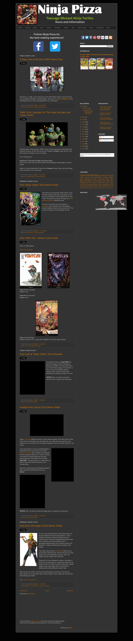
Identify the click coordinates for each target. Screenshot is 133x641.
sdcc (111, 179)
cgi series (37, 176)
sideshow (99, 182)
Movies (66, 27)
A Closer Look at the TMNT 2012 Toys (105, 113)
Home (20, 27)
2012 (83, 136)
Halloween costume (25, 453)
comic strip (96, 187)
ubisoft (82, 186)
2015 (83, 129)
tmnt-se (100, 186)
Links (41, 27)
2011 (83, 139)
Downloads (100, 27)
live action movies (29, 107)
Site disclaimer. (36, 621)
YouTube (95, 181)
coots (104, 186)
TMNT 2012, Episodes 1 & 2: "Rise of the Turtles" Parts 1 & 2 (106, 108)
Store (108, 27)
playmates (41, 107)
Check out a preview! (26, 250)
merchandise (88, 181)
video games (102, 181)
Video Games (82, 27)
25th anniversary (88, 184)
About (35, 27)
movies (36, 107)
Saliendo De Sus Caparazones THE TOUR (88, 112)
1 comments (42, 344)
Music (91, 27)
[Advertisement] (96, 86)
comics (26, 345)
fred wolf (86, 186)
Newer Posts (23, 590)
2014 (83, 131)
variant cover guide (36, 345)
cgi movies (106, 182)
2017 (83, 124)
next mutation (94, 186)
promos (87, 187)
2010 (83, 141)
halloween (27, 585)
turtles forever (98, 184)
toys (45, 107)
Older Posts (70, 590)
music (111, 182)
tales (107, 179)
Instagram (45, 206)
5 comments (43, 584)
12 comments (43, 230)
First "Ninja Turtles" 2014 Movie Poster (39, 185)
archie (111, 184)
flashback (82, 182)
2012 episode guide (29, 176)
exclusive (82, 187)
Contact (27, 27)
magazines (109, 187)
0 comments (42, 174)
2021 (83, 106)
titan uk (111, 186)
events (94, 179)
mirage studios (108, 177)
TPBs (108, 181)
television (42, 176)
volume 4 (91, 187)
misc (81, 179)
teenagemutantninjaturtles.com (30, 579)
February (86, 108)
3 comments (42, 515)
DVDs (111, 181)
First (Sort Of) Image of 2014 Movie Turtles (41, 525)
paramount (41, 232)
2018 (83, 122)
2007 (83, 148)
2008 (83, 146)
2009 (83, 144)
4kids (81, 181)
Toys (73, 27)
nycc (107, 186)
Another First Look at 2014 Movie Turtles (40, 407)
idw (29, 345)
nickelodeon (98, 177)
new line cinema (91, 182)
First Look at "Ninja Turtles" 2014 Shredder (41, 354)
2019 (83, 119)
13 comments (42, 105)
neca (81, 184)
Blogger (70, 627)
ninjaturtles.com (103, 187)
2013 (83, 134)
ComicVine (27, 439)
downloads (106, 184)
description (58, 551)
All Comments (105, 140)
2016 (83, 127)
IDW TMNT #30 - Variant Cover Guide (39, 238)
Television (57, 27)
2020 (83, 117)
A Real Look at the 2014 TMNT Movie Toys (41, 59)
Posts (102, 137)
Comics (48, 27)
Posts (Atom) (31, 593)
